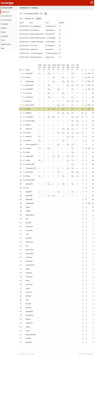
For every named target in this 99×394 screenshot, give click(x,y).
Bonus (39, 18)
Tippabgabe (4, 24)
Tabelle (3, 32)
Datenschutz (89, 354)
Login (2, 48)
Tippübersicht (5, 12)
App (27, 354)
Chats (3, 40)
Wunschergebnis (6, 20)
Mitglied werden (6, 44)
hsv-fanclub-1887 (7, 8)
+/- (24, 70)
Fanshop (32, 354)
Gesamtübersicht (6, 16)
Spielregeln (4, 36)
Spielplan (4, 28)
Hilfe (23, 354)
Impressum (82, 354)
